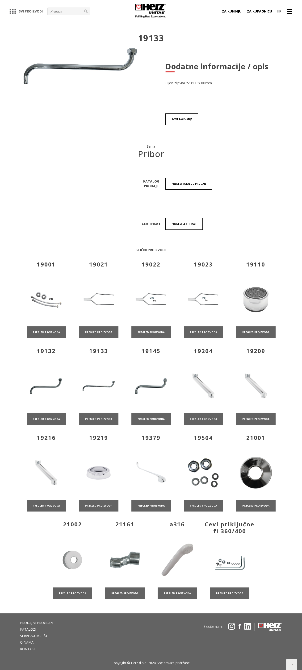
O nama (27, 642)
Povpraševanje (182, 119)
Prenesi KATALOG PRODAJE (189, 183)
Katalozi (28, 629)
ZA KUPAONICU (259, 11)
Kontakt (28, 649)
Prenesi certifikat (184, 223)
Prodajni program (37, 622)
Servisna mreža (33, 636)
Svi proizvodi (31, 11)
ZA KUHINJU (231, 11)
